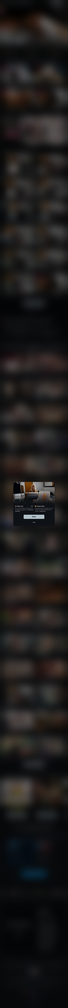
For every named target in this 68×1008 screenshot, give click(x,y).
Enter (34, 517)
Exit (34, 522)
